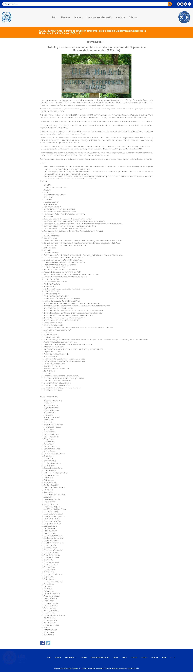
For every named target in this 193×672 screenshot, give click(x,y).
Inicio (54, 17)
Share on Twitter (48, 643)
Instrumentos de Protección (99, 17)
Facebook (154, 657)
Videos (115, 657)
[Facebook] (178, 4)
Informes (78, 17)
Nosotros (65, 17)
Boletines (84, 657)
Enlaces (124, 657)
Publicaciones (69, 657)
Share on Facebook (42, 643)
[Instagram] (189, 4)
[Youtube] (185, 4)
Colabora (133, 17)
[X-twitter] (182, 4)
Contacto (120, 17)
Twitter (164, 657)
